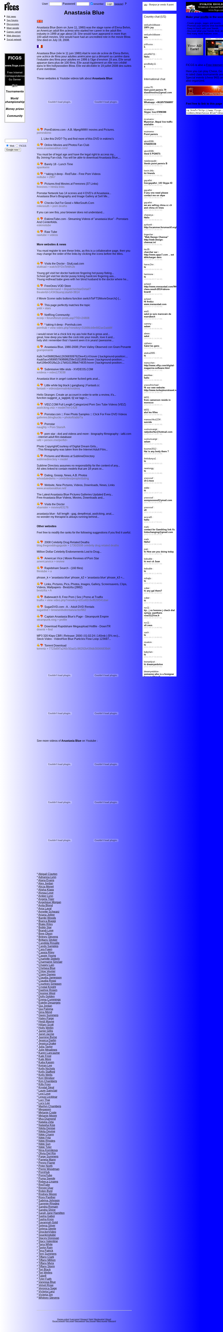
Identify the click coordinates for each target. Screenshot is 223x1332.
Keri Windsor (47, 1078)
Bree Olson (45, 933)
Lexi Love (45, 1093)
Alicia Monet (46, 886)
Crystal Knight (47, 986)
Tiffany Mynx (46, 1263)
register (119, 4)
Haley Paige (46, 1018)
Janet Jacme (46, 1034)
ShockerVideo (47, 1231)
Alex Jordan (45, 883)
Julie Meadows (48, 1049)
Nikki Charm (46, 1134)
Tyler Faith (45, 1278)
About (108, 1319)
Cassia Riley (46, 952)
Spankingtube (47, 1234)
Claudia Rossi (47, 980)
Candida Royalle (49, 943)
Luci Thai (44, 1099)
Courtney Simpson (50, 983)
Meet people (13, 28)
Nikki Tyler (45, 1147)
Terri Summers (47, 1253)
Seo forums (12, 20)
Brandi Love (46, 930)
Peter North (46, 1165)
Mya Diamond (47, 1118)
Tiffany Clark (46, 1256)
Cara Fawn (45, 949)
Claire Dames (47, 974)
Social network (14, 39)
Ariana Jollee (46, 914)
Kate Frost (45, 1056)
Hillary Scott (46, 1024)
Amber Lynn (45, 895)
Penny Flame (47, 1162)
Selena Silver (47, 1225)
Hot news (11, 16)
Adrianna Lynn (47, 877)
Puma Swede (47, 1178)
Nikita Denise (47, 1128)
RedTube (44, 1184)
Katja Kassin (46, 1062)
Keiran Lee (45, 1065)
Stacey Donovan (49, 1238)
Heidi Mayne (46, 1021)
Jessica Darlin (47, 1040)
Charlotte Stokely (49, 958)
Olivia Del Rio (47, 1153)
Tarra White (46, 1244)
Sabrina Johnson (49, 1200)
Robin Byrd (45, 1191)
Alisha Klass (46, 889)
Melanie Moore (48, 1115)
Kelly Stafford (47, 1071)
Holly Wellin (46, 1027)
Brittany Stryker (48, 939)
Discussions (13, 24)
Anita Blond (45, 905)
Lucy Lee (44, 1103)
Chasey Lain (46, 965)
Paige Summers (48, 1156)
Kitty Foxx (45, 1084)
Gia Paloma (46, 1008)
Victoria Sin (46, 1294)
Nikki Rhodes (47, 1140)
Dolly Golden (47, 996)
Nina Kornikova (48, 1150)
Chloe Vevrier (47, 971)
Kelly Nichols (47, 1068)
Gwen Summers (48, 1015)
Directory (112, 1321)
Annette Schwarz (48, 911)
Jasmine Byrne (48, 1037)
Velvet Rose (46, 1285)
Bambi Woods (47, 917)
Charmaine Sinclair (50, 961)
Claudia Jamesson (50, 977)
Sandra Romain (48, 1206)
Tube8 (42, 1275)
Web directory (14, 35)
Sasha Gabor (47, 1216)
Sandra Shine (47, 1209)
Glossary (84, 1319)
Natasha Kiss (47, 1125)
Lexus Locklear (48, 1096)
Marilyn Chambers (50, 1106)
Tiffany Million (47, 1260)
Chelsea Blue (47, 968)
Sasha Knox (46, 1219)
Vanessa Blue (47, 1282)
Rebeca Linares (48, 1181)
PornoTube (45, 1175)
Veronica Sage (48, 1288)
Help (91, 1319)
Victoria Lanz (47, 1291)
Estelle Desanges (49, 1002)
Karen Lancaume (49, 1052)
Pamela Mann (47, 1159)
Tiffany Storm (47, 1266)
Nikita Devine (47, 1131)
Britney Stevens (48, 936)
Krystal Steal (46, 1087)
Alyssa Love (45, 892)
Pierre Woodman (49, 1169)
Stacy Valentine (48, 1241)
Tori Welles (45, 1272)
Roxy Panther (47, 1197)
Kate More (45, 1059)
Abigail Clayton (47, 873)
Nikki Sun (45, 1143)
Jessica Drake (47, 1043)
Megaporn (45, 1109)
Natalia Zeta (46, 1121)
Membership (99, 1319)
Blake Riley (46, 924)
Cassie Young (47, 955)
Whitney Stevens (49, 1297)
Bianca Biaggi (47, 921)
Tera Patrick (46, 1250)
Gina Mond (45, 1012)
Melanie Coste (47, 1112)
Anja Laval (45, 908)
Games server (14, 32)
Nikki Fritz (45, 1137)
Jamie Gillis (46, 1030)
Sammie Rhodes (49, 1203)
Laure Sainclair (48, 1090)
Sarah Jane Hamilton (52, 1212)
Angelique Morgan (49, 902)
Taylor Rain (46, 1247)
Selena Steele (47, 1228)
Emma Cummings (50, 999)
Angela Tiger (46, 899)
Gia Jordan (45, 1005)
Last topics (74, 1319)
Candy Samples (48, 946)
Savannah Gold (48, 1222)
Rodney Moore (48, 1194)
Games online (63, 1319)
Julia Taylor (46, 1046)
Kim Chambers (48, 1081)
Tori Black (45, 1269)
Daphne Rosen (48, 990)
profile (204, 17)
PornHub (44, 1172)
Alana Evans (46, 880)
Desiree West (47, 993)
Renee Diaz (46, 1187)
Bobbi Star (45, 927)
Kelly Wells (45, 1074)
